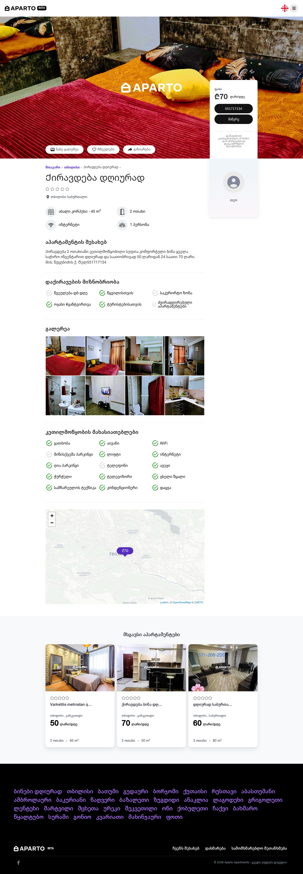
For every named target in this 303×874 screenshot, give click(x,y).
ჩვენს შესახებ (186, 849)
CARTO (198, 602)
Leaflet (164, 602)
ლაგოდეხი (228, 800)
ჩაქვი (220, 809)
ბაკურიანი (71, 800)
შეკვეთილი (141, 809)
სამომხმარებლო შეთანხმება (259, 849)
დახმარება (215, 849)
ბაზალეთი (134, 800)
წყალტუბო (29, 817)
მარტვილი (58, 809)
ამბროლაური (32, 800)
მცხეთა (88, 809)
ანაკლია (196, 800)
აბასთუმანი (258, 792)
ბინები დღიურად (38, 792)
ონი (167, 809)
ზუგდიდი (166, 800)
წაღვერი (102, 800)
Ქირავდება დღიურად (101, 167)
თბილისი (72, 167)
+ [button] (51, 516)
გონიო (82, 817)
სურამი (58, 817)
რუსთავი (224, 792)
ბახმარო (245, 809)
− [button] (51, 523)
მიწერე (233, 119)
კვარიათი (110, 817)
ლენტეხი (26, 809)
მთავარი (52, 167)
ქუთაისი (195, 792)
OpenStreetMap (182, 602)
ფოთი (174, 817)
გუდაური (135, 792)
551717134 (233, 108)
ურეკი (111, 809)
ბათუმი (108, 792)
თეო (233, 200)
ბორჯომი (165, 792)
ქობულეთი (192, 809)
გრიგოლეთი (265, 800)
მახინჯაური (144, 817)
